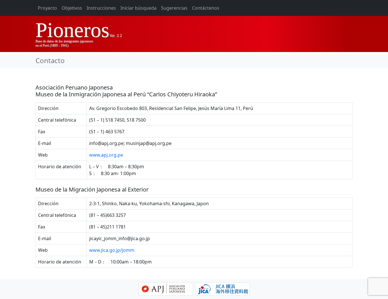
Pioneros (72, 29)
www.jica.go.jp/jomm (111, 250)
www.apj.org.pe (106, 155)
